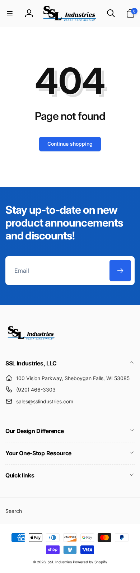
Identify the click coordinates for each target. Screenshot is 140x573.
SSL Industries (60, 562)
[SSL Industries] (31, 344)
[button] (10, 13)
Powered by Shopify (90, 562)
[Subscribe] (120, 270)
